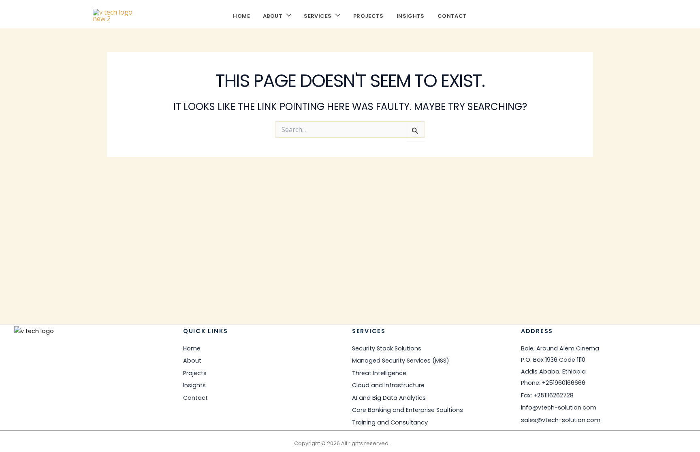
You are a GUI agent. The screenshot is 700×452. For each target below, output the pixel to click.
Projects (368, 15)
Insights (411, 15)
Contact (452, 15)
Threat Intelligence (379, 373)
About (272, 15)
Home (241, 15)
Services (317, 15)
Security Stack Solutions (386, 348)
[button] (286, 15)
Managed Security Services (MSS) (400, 361)
